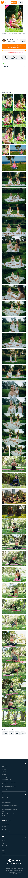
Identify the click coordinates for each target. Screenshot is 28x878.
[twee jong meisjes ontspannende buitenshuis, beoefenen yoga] (19, 119)
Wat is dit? (15, 63)
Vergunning (5, 843)
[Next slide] (22, 779)
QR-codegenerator (6, 834)
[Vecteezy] (2, 2)
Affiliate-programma (7, 848)
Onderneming (5, 820)
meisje (11, 779)
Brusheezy (4, 812)
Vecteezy (4, 815)
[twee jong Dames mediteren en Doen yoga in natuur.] (13, 214)
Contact (4, 872)
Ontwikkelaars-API (6, 825)
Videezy (4, 817)
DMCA (3, 845)
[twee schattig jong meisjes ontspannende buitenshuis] (7, 102)
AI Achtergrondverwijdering (9, 832)
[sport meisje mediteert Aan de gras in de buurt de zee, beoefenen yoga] (10, 185)
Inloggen (21, 2)
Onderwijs (4, 822)
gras (17, 779)
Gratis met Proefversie (14, 46)
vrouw (5, 779)
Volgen (23, 41)
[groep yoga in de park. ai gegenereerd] (13, 542)
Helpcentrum (5, 869)
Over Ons (4, 875)
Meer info (6, 66)
